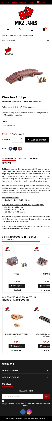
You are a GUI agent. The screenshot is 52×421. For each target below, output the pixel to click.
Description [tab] (9, 158)
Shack (46, 274)
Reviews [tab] (6, 162)
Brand (27, 101)
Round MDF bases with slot (16, 335)
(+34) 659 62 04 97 (18, 2)
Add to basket (36, 139)
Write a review (29, 107)
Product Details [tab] (29, 158)
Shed (16, 274)
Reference (6, 101)
